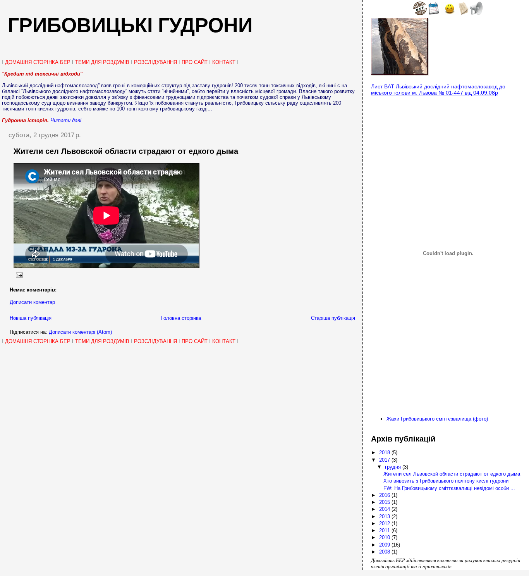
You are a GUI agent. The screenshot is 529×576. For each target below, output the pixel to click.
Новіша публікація (31, 318)
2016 (385, 495)
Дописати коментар (32, 302)
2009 (385, 545)
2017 (385, 460)
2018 (385, 452)
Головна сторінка (181, 318)
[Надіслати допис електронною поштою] (18, 274)
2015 (385, 502)
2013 (385, 516)
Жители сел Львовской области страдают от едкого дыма (126, 151)
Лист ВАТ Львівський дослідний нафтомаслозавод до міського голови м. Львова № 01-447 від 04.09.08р (438, 89)
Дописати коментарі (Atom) (80, 332)
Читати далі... (68, 120)
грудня (393, 467)
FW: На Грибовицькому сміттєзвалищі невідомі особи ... (449, 488)
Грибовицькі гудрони (130, 25)
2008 (385, 552)
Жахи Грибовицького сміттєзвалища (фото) (437, 419)
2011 (385, 530)
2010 (385, 537)
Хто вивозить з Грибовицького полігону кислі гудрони (445, 481)
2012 (385, 523)
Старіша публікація (333, 318)
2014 (385, 509)
